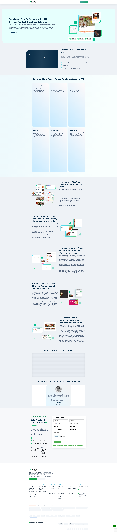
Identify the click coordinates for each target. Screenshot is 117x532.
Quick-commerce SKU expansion (82, 507)
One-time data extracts (52, 495)
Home (30, 6)
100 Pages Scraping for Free (39, 355)
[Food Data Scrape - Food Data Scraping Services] (32, 2)
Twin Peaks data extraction (67, 198)
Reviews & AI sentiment (42, 491)
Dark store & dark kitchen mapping (57, 507)
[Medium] (81, 529)
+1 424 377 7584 (44, 456)
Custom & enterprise (32, 496)
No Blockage (36, 367)
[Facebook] (72, 529)
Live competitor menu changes (58, 509)
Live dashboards (61, 491)
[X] (70, 529)
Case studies (60, 486)
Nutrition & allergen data (43, 497)
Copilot (86, 523)
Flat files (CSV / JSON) (52, 493)
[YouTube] (76, 529)
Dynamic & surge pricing (45, 507)
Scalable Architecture (38, 375)
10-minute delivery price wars (35, 507)
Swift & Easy (35, 359)
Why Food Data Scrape (72, 488)
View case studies (41, 479)
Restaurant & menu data (33, 486)
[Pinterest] (78, 529)
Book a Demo (84, 2)
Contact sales (70, 493)
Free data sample (61, 493)
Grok (81, 523)
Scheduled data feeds (52, 491)
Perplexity (71, 523)
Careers (69, 491)
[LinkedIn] (68, 529)
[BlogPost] (83, 529)
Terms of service (71, 495)
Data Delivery (36, 371)
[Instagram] (74, 529)
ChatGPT (61, 523)
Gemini (77, 523)
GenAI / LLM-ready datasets (47, 509)
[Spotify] (85, 529)
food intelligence (78, 269)
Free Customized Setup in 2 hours (40, 363)
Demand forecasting (42, 486)
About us (69, 486)
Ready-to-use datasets (52, 486)
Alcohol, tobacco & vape (33, 491)
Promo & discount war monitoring (70, 507)
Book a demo (32, 479)
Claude (66, 523)
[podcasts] (87, 529)
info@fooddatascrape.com (35, 456)
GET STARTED (14, 32)
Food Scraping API (34, 6)
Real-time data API (52, 488)
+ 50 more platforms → (33, 518)
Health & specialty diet (32, 494)
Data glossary (60, 498)
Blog (59, 488)
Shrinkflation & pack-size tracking (36, 509)
